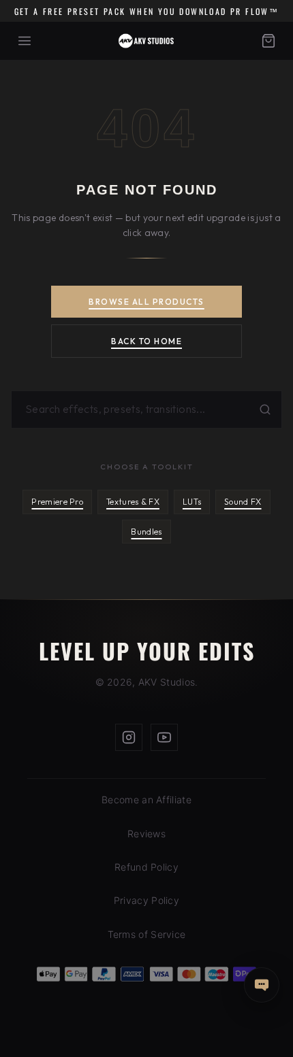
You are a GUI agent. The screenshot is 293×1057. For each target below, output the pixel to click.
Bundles (146, 531)
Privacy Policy (146, 900)
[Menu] (24, 40)
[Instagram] (128, 737)
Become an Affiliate (146, 799)
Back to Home (146, 341)
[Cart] (268, 40)
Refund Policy (146, 867)
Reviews (146, 833)
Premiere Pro (57, 502)
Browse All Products (146, 302)
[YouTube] (164, 737)
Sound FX (242, 502)
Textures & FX (132, 502)
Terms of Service (147, 934)
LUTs (192, 502)
